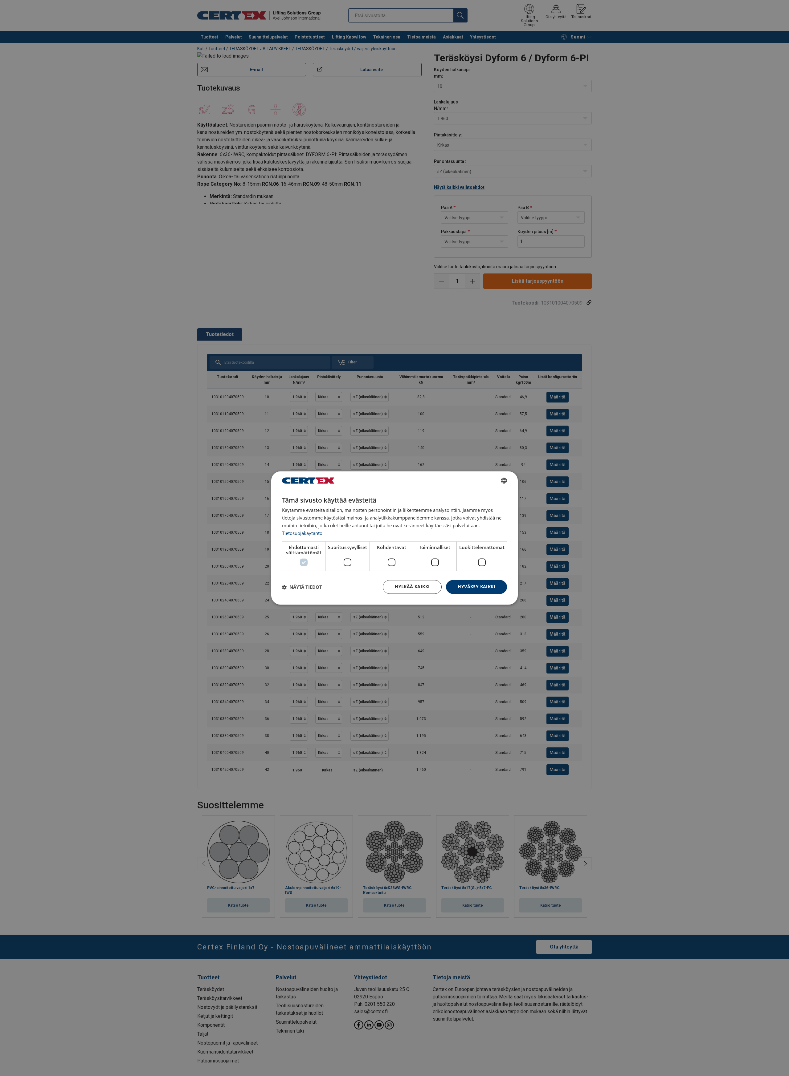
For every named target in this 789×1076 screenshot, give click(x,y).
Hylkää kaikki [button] (412, 587)
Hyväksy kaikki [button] (476, 587)
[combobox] (504, 480)
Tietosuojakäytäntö (302, 533)
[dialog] (394, 538)
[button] (302, 587)
